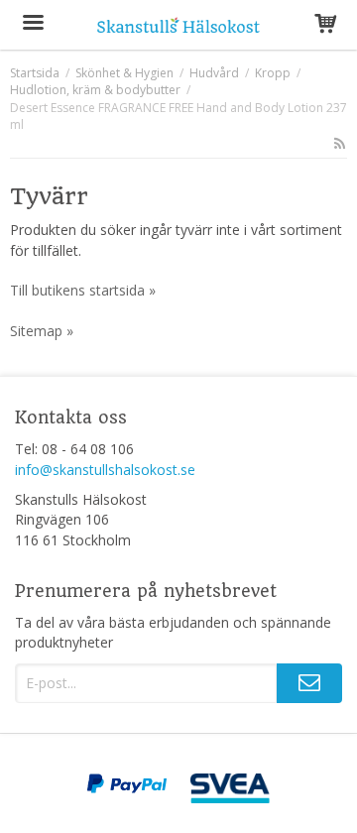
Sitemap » (41, 330)
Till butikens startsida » (83, 290)
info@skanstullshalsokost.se (105, 469)
